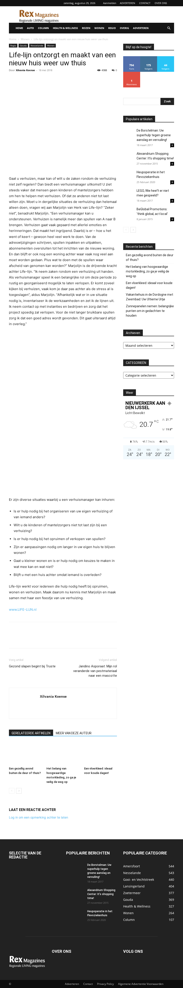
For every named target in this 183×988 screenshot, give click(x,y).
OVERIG (124, 28)
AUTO (30, 28)
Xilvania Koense (25, 70)
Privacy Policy (105, 984)
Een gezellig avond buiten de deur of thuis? (149, 257)
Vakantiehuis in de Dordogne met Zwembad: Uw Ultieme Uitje (149, 297)
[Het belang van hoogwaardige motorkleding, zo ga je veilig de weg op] (62, 753)
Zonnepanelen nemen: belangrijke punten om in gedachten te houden (150, 310)
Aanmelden (109, 3)
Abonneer (132, 73)
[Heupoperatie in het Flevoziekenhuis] (128, 176)
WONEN (99, 28)
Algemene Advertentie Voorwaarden (140, 984)
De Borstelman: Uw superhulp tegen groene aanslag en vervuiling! (154, 135)
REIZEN (86, 28)
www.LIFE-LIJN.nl (23, 609)
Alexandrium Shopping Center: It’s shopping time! (101, 894)
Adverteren (72, 984)
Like (131, 58)
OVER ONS (161, 3)
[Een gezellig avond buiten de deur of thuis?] (25, 753)
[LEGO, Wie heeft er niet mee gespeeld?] (128, 197)
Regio (13, 45)
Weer (129, 392)
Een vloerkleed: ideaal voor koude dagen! (149, 285)
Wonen (25, 39)
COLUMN (43, 28)
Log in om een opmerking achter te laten (38, 817)
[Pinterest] (33, 80)
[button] (168, 28)
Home (13, 39)
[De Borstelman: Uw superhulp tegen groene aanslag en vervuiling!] (128, 133)
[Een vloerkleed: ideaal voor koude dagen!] (100, 753)
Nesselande (37, 45)
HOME (19, 28)
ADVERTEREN (127, 3)
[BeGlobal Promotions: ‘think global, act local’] (128, 212)
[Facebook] (13, 80)
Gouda (23, 45)
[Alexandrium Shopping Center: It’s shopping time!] (128, 157)
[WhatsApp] (44, 80)
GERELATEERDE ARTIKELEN (31, 733)
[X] (23, 80)
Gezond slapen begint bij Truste (32, 666)
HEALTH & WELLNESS (65, 28)
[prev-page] (12, 791)
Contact (88, 984)
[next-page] (19, 791)
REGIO (112, 28)
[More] (54, 80)
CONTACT (144, 3)
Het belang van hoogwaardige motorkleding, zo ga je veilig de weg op (147, 271)
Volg (148, 58)
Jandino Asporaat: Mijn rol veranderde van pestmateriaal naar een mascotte (95, 671)
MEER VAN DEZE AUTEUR (74, 733)
